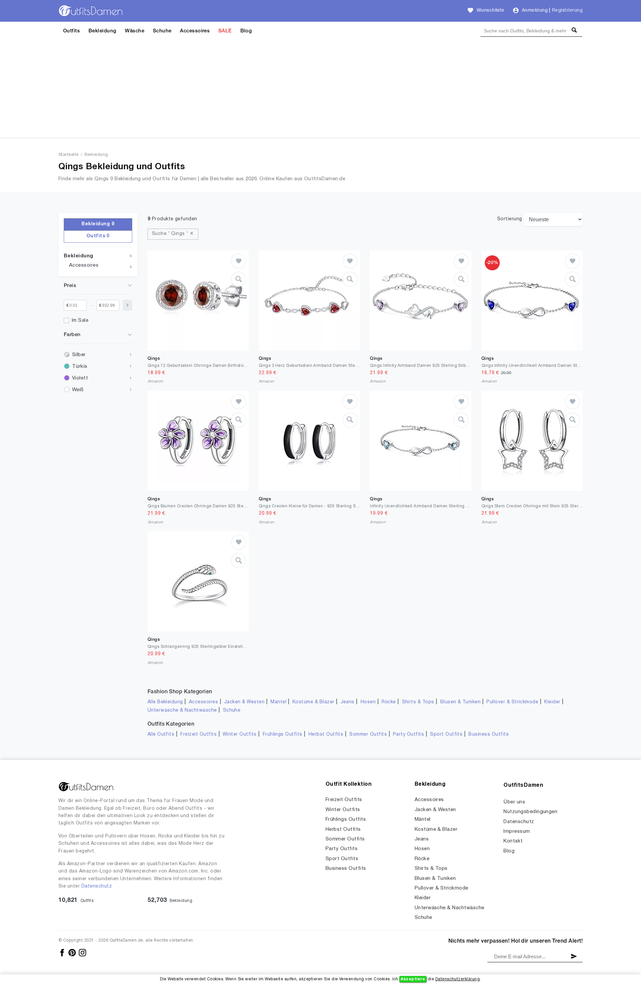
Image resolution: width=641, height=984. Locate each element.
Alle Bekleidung (165, 702)
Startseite (68, 155)
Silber (79, 354)
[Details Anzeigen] (238, 279)
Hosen (368, 702)
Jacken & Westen (244, 702)
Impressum (516, 831)
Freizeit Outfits (198, 734)
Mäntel (278, 702)
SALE (225, 31)
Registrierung (567, 10)
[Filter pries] (127, 305)
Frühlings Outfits (282, 734)
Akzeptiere (413, 979)
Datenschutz (96, 886)
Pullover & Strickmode (512, 702)
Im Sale (80, 320)
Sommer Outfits (368, 734)
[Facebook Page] (62, 952)
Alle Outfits (161, 734)
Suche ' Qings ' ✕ (173, 234)
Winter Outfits (240, 734)
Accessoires (195, 31)
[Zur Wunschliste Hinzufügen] (238, 261)
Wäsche (134, 31)
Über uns (514, 802)
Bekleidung (102, 31)
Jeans (348, 702)
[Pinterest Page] (72, 952)
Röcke (389, 702)
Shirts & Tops (418, 702)
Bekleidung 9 (97, 224)
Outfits (71, 31)
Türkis (79, 366)
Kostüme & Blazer (313, 702)
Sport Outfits (446, 734)
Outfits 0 (98, 236)
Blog (246, 31)
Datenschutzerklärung (457, 979)
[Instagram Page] (82, 952)
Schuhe (162, 31)
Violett (80, 378)
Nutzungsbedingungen (530, 811)
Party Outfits (408, 734)
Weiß (78, 390)
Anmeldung (535, 10)
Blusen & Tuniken (460, 702)
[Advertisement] (320, 90)
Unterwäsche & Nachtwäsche (182, 710)
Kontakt (512, 841)
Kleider (552, 702)
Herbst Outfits (326, 734)
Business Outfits (488, 734)
